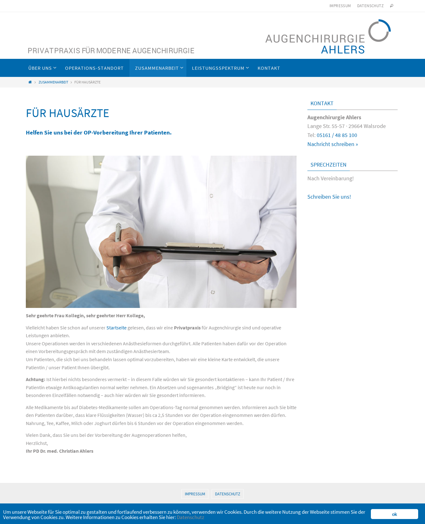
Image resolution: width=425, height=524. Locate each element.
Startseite (116, 327)
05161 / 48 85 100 (337, 135)
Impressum (340, 5)
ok (394, 514)
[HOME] (30, 82)
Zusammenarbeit (53, 82)
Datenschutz (370, 5)
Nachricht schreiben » (332, 144)
